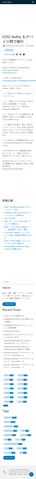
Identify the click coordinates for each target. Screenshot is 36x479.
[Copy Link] (24, 54)
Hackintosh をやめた (12, 331)
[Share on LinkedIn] (20, 54)
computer (9, 50)
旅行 (7, 439)
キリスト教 (9, 452)
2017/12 (22, 388)
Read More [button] (9, 304)
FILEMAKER (10, 435)
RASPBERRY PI (11, 426)
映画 (22, 452)
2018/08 (22, 397)
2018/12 (21, 401)
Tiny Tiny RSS (9, 218)
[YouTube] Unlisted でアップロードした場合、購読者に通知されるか (17, 235)
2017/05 (8, 384)
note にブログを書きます (14, 316)
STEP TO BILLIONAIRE (13, 444)
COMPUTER (10, 417)
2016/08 (22, 379)
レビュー (20, 439)
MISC (25, 430)
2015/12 (8, 379)
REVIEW (21, 448)
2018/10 (8, 401)
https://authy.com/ (9, 73)
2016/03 (22, 375)
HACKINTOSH (10, 430)
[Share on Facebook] (17, 54)
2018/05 (22, 393)
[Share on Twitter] (13, 54)
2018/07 (8, 397)
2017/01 (8, 375)
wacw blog (6, 2)
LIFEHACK (25, 435)
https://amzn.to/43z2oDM (12, 169)
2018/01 (8, 393)
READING (9, 422)
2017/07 (22, 384)
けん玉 (8, 448)
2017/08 (8, 388)
